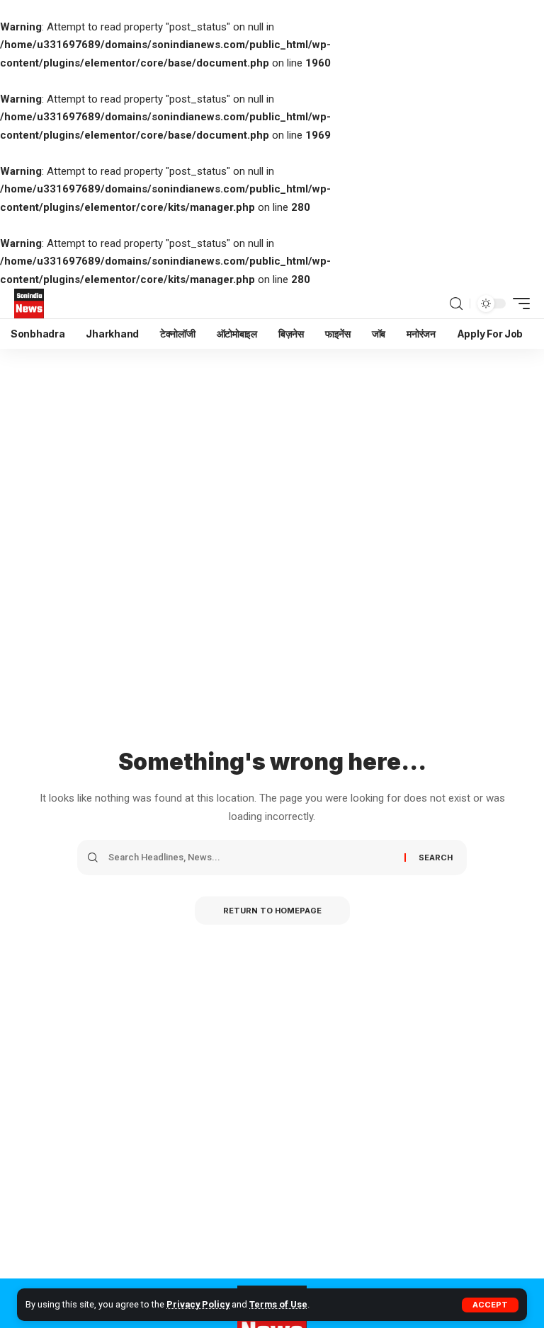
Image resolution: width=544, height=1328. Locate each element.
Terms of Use (278, 1304)
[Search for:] (251, 857)
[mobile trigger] (518, 303)
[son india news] (29, 303)
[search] (456, 304)
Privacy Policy (198, 1304)
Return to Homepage (272, 911)
